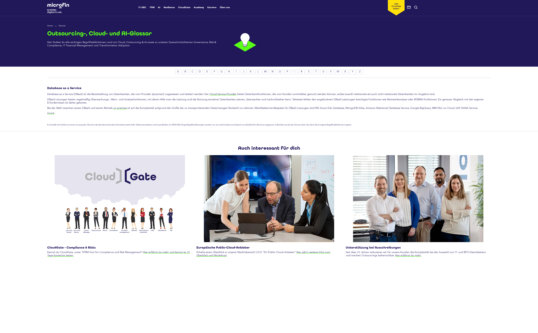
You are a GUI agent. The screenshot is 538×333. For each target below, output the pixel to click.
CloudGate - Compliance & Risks (71, 247)
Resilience (169, 7)
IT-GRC (142, 7)
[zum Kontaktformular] (408, 7)
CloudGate (184, 7)
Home (50, 26)
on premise (120, 108)
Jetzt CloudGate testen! (396, 6)
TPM (152, 7)
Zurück (50, 113)
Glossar (62, 26)
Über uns (225, 7)
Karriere (211, 7)
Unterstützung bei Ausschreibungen (373, 247)
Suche (415, 7)
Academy (199, 7)
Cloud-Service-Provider (222, 94)
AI (159, 7)
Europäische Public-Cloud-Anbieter (223, 247)
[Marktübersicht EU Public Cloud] (269, 198)
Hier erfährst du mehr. (408, 255)
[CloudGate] (120, 198)
